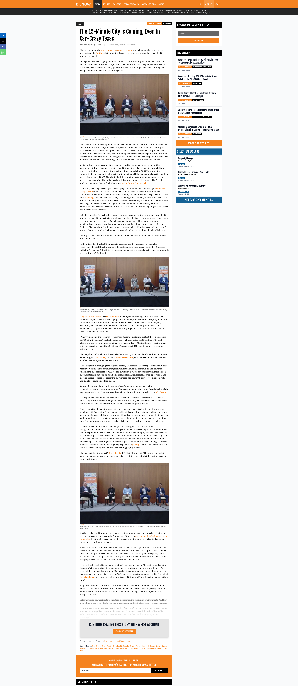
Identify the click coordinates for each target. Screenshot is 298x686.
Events (106, 4)
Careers (117, 4)
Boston (123, 10)
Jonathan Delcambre (123, 357)
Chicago (141, 10)
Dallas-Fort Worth (155, 10)
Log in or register (124, 631)
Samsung (89, 197)
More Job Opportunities (199, 200)
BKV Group (101, 357)
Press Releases (131, 4)
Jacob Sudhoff (112, 316)
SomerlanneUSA (134, 648)
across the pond (124, 50)
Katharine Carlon (94, 641)
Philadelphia (123, 13)
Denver (180, 10)
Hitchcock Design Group (151, 646)
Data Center (170, 10)
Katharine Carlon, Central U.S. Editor (119, 45)
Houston (194, 10)
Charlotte (132, 10)
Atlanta (95, 10)
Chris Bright (117, 646)
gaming (135, 444)
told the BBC (161, 392)
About (161, 4)
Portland (100, 53)
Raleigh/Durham (145, 13)
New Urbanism (121, 648)
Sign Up (208, 4)
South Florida (173, 13)
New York (113, 13)
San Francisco (159, 13)
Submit (159, 670)
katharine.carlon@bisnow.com (117, 641)
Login (217, 4)
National (103, 13)
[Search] (200, 4)
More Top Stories (198, 143)
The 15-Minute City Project (152, 648)
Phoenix (133, 13)
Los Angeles (93, 13)
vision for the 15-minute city (135, 183)
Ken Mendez (109, 648)
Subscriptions (149, 4)
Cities (97, 4)
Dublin (187, 10)
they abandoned (87, 577)
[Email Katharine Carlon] (134, 44)
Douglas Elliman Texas (90, 316)
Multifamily (167, 23)
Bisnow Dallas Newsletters (193, 25)
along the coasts (108, 50)
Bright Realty (115, 453)
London (203, 10)
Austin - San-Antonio (109, 10)
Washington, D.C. (203, 13)
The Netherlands (187, 13)
